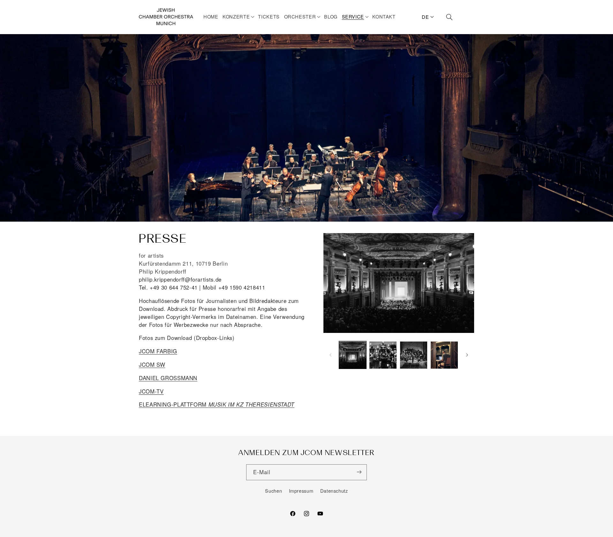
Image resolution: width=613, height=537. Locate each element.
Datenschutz (334, 490)
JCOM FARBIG (158, 351)
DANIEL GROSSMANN (168, 377)
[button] (239, 17)
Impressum (301, 490)
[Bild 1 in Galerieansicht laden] (352, 355)
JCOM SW (152, 364)
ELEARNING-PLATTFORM (216, 404)
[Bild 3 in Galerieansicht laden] (413, 355)
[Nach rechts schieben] (467, 355)
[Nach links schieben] (330, 355)
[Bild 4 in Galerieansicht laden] (444, 355)
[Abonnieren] (359, 472)
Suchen (273, 490)
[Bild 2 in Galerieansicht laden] (383, 355)
